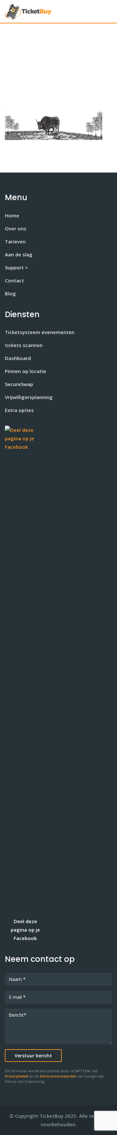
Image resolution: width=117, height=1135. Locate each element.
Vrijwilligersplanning (29, 397)
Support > (16, 267)
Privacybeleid (16, 1076)
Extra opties (19, 410)
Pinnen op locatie (25, 371)
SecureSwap (19, 384)
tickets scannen (24, 345)
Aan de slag (18, 254)
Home (12, 215)
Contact (14, 280)
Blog (10, 293)
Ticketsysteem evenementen (39, 332)
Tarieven (15, 241)
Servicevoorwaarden (58, 1076)
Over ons (15, 228)
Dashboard (18, 358)
